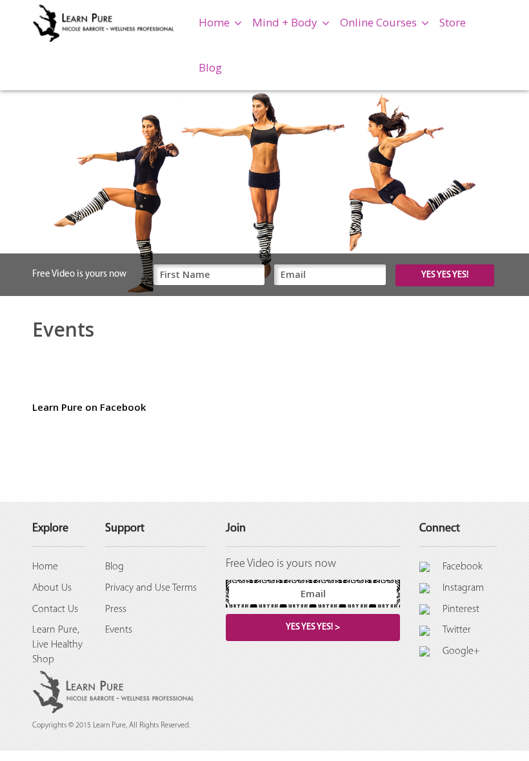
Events (118, 630)
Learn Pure (109, 725)
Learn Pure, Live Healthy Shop (57, 645)
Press (115, 609)
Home (214, 22)
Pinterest (461, 609)
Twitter (457, 630)
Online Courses (378, 22)
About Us (52, 588)
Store (452, 22)
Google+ (461, 651)
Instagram (463, 588)
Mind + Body (284, 22)
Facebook (463, 567)
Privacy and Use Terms (151, 588)
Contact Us (55, 609)
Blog (210, 67)
